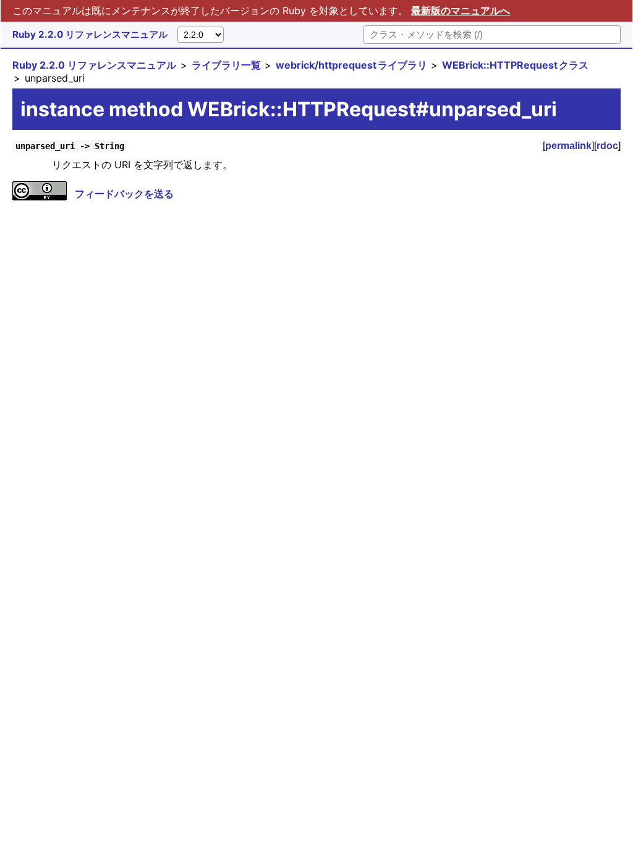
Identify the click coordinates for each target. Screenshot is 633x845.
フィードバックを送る (124, 193)
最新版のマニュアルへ (460, 10)
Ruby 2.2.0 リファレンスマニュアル (90, 34)
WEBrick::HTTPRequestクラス (515, 65)
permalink (568, 145)
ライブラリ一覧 (226, 65)
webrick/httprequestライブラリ (351, 65)
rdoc (607, 145)
